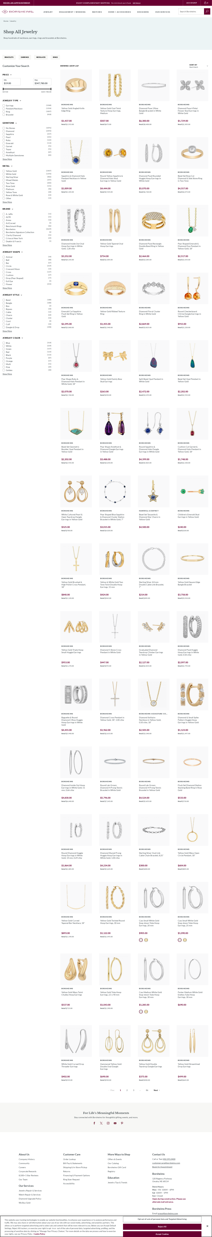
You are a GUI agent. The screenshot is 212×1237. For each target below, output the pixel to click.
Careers (22, 1167)
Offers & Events (115, 1159)
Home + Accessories (119, 12)
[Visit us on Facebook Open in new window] (94, 1123)
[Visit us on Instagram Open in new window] (108, 1123)
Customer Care (71, 1154)
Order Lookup (69, 1159)
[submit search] (207, 11)
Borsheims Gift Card (117, 1167)
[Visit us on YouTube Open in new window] (115, 1123)
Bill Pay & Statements (72, 1163)
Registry (111, 1171)
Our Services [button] (162, 12)
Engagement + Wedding (72, 12)
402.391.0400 (169, 1159)
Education (113, 1177)
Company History (27, 1159)
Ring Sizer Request (71, 1179)
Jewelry (48, 12)
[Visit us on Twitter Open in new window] (101, 1123)
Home (5, 21)
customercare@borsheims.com (166, 1163)
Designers (143, 12)
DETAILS (136, 3)
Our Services (26, 1185)
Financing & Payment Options (76, 1175)
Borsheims (158, 1173)
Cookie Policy (39, 1234)
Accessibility (69, 1183)
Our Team (23, 1179)
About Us (24, 1154)
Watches (97, 12)
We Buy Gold (24, 1202)
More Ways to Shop (119, 1154)
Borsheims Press (161, 1208)
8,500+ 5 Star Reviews (28, 1175)
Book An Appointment (16, 3)
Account (191, 3)
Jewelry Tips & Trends (117, 1182)
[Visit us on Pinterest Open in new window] (122, 1123)
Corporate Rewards (27, 1171)
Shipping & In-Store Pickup (75, 1167)
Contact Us (158, 1154)
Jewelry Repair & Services (30, 1190)
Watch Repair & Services (30, 1194)
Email (165, 1213)
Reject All (162, 1226)
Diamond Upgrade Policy (30, 1198)
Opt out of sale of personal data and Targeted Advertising (162, 1219)
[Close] (207, 1226)
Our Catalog (113, 1163)
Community (24, 1163)
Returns (66, 1171)
